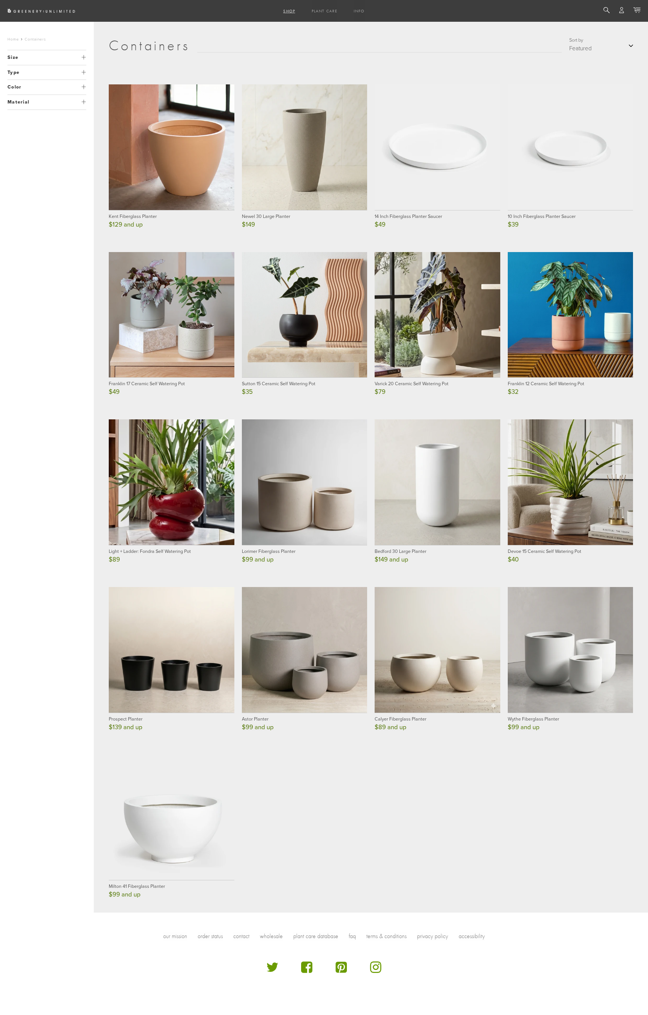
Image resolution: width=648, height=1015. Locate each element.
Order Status (210, 936)
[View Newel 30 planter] (305, 147)
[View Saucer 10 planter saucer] (570, 147)
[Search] (606, 11)
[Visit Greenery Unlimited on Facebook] (307, 970)
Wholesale (271, 936)
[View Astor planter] (305, 650)
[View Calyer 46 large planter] (437, 650)
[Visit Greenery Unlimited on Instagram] (376, 970)
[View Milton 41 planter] (171, 817)
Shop (289, 11)
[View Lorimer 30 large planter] (305, 482)
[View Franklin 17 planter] (171, 315)
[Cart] (636, 11)
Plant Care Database (315, 936)
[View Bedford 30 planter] (437, 482)
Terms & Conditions (386, 936)
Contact (241, 936)
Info (359, 11)
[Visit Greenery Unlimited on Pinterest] (341, 970)
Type (14, 72)
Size (13, 57)
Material (18, 102)
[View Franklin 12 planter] (570, 315)
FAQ (352, 936)
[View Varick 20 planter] (437, 315)
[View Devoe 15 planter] (570, 482)
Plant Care (324, 11)
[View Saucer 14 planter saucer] (437, 147)
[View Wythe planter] (570, 650)
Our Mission (175, 936)
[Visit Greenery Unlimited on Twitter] (272, 970)
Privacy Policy (432, 936)
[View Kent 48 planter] (171, 147)
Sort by (576, 40)
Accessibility (472, 936)
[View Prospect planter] (171, 650)
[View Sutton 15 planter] (305, 315)
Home (13, 39)
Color (14, 87)
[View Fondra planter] (171, 482)
